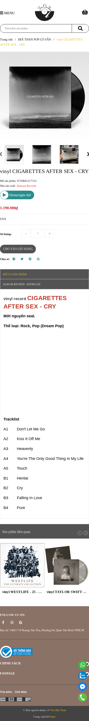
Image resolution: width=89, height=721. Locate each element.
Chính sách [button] (10, 663)
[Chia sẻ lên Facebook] (13, 259)
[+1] (38, 259)
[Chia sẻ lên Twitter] (22, 259)
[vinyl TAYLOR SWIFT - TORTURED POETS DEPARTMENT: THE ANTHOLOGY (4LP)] (66, 565)
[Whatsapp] (82, 665)
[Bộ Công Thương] (16, 651)
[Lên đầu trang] (83, 715)
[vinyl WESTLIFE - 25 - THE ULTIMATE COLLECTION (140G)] (22, 565)
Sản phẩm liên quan (16, 532)
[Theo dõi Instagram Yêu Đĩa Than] (12, 622)
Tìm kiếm (6, 691)
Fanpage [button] (7, 673)
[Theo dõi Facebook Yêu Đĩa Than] (3, 622)
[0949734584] (82, 697)
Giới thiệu (21, 691)
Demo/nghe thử (20, 195)
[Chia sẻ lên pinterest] (30, 259)
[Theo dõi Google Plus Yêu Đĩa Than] (20, 622)
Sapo (53, 716)
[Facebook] (82, 686)
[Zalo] (82, 675)
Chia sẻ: (5, 259)
